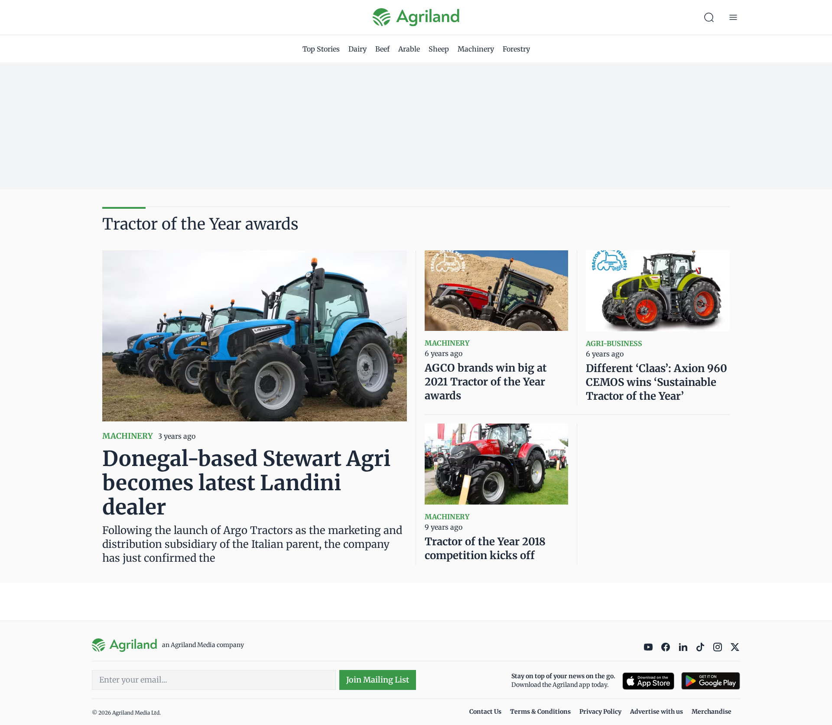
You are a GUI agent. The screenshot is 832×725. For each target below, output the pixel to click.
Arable (409, 49)
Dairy (357, 49)
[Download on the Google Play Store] (710, 681)
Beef (382, 49)
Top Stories (321, 49)
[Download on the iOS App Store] (648, 681)
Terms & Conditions (540, 711)
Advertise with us (656, 711)
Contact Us (485, 711)
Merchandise (711, 711)
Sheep (439, 49)
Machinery (476, 49)
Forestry (516, 49)
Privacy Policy (600, 711)
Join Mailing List (377, 680)
